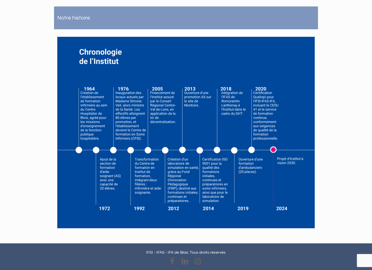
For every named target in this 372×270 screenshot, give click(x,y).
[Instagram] (197, 261)
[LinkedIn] (185, 261)
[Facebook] (172, 261)
